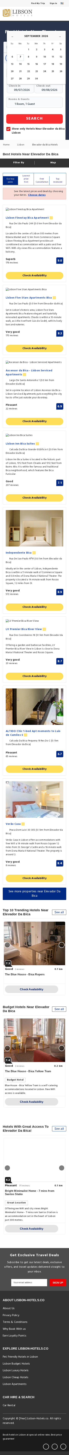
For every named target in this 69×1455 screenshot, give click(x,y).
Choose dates (36, 195)
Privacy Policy (11, 1315)
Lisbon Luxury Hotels (16, 1370)
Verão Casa (13, 824)
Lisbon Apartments (14, 1384)
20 (12, 71)
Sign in (53, 3)
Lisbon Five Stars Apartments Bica (29, 298)
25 (53, 71)
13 (12, 64)
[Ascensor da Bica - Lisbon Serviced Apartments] (34, 362)
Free (42, 180)
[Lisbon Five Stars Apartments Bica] (34, 290)
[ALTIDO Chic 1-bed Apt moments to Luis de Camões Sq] (34, 706)
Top (57, 180)
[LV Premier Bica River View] (34, 621)
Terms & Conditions (15, 1322)
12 (61, 57)
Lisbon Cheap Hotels (15, 1377)
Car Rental (9, 1405)
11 (53, 57)
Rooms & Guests (19, 99)
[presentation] (7, 945)
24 (44, 71)
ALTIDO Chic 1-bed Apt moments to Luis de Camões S (33, 733)
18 (53, 64)
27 (12, 79)
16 (36, 64)
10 (44, 57)
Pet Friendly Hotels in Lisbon (20, 1357)
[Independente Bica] (34, 528)
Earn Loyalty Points (14, 1336)
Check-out (43, 86)
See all (59, 912)
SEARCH (34, 118)
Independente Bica (19, 553)
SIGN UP (58, 1282)
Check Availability (34, 275)
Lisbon (21, 145)
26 (61, 71)
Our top (10, 180)
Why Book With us (14, 1329)
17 (44, 64)
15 (28, 64)
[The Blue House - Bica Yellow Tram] (34, 1040)
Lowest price (26, 179)
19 (61, 64)
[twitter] (55, 1447)
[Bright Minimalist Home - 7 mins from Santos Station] (34, 1160)
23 (36, 71)
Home (6, 145)
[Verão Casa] (34, 799)
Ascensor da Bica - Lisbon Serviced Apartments (29, 373)
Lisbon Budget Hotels (16, 1364)
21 (20, 71)
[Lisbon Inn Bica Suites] (34, 435)
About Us (9, 1308)
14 (20, 64)
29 (28, 79)
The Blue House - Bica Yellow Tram (28, 1071)
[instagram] (63, 1447)
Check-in (15, 86)
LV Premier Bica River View (24, 629)
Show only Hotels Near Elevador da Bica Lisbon (38, 131)
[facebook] (46, 1447)
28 (20, 79)
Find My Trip (38, 3)
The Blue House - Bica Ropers (25, 974)
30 (36, 79)
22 (28, 71)
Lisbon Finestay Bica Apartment (27, 218)
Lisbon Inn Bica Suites (21, 444)
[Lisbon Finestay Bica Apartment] (34, 210)
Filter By (18, 163)
